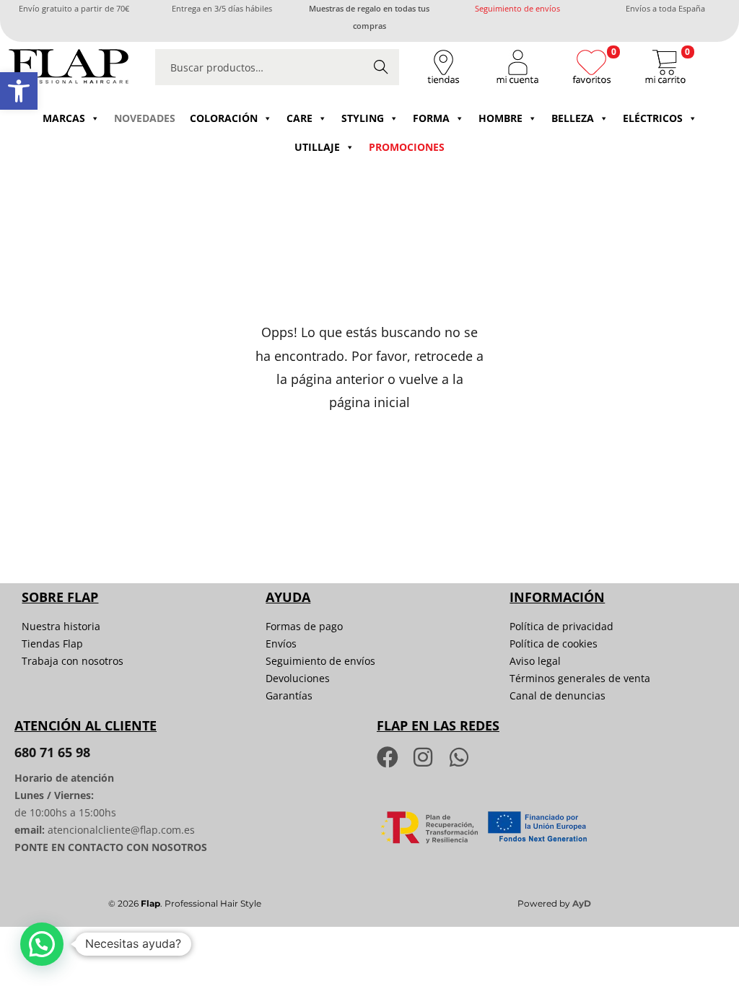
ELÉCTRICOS (653, 118)
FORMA (431, 118)
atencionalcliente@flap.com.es (121, 830)
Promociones (407, 147)
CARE (299, 118)
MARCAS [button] (64, 118)
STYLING (362, 118)
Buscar (381, 67)
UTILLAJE (317, 147)
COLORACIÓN (224, 118)
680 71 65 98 (52, 752)
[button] (19, 91)
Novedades (144, 118)
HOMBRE (500, 118)
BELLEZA (572, 118)
